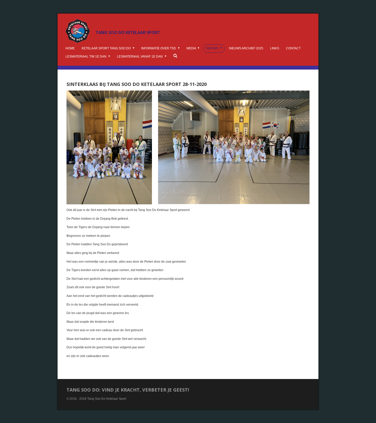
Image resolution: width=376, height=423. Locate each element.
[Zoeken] (175, 56)
